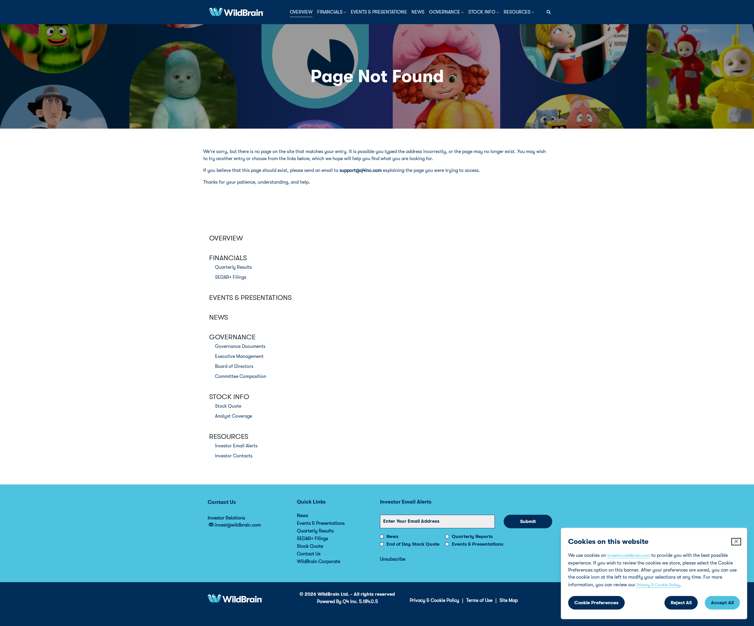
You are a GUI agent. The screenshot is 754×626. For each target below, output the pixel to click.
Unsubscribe (392, 559)
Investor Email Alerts (236, 446)
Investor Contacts (233, 456)
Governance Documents (240, 346)
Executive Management (239, 356)
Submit (528, 521)
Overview (226, 238)
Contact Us (316, 554)
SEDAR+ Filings (230, 277)
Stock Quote (228, 406)
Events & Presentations (250, 297)
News (218, 317)
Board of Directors (234, 366)
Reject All (681, 602)
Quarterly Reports (472, 536)
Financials (228, 258)
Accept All (722, 602)
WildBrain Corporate (326, 561)
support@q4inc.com (361, 170)
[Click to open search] (547, 12)
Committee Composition (240, 376)
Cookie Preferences (596, 602)
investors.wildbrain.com (628, 555)
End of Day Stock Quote (412, 544)
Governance (232, 337)
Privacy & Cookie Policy (658, 584)
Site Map (509, 600)
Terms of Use (479, 600)
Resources (228, 436)
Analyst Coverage (233, 416)
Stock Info (229, 397)
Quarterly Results (233, 267)
